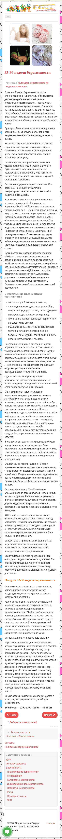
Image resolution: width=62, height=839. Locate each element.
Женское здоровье (16, 763)
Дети (8, 759)
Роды (10, 792)
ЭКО (9, 800)
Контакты (9, 743)
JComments (54, 726)
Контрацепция (14, 776)
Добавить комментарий (23, 722)
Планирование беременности (23, 772)
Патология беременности (20, 788)
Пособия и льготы (16, 796)
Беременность (14, 768)
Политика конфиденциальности (21, 747)
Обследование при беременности (25, 784)
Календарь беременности (21, 780)
